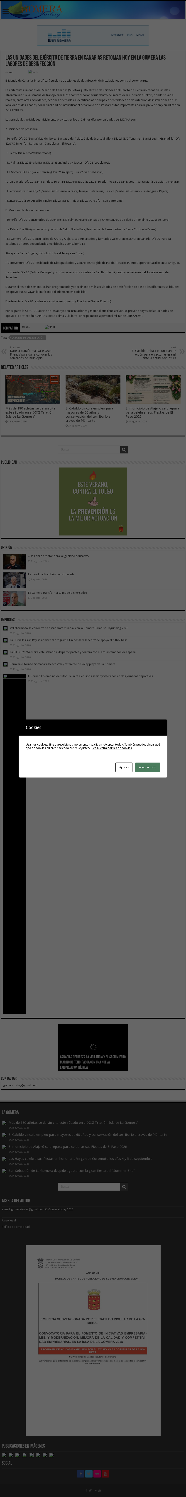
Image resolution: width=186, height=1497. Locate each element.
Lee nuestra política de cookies (112, 748)
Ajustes (124, 767)
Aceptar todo (147, 767)
